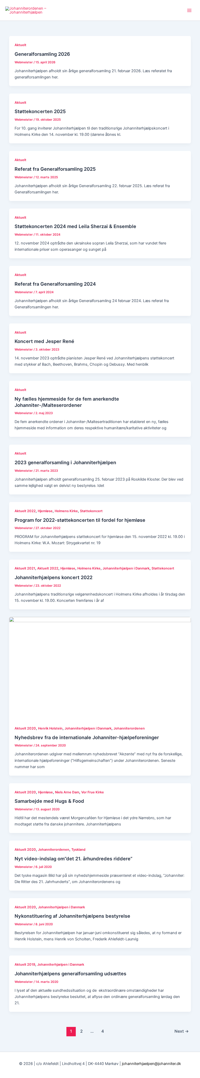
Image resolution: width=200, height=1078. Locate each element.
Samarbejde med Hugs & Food (49, 801)
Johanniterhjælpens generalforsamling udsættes (70, 973)
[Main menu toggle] (189, 10)
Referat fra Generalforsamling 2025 (55, 169)
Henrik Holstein (50, 728)
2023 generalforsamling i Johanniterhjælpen (65, 462)
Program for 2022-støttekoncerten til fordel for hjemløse (80, 520)
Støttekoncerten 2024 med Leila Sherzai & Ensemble (75, 226)
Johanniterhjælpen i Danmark (126, 568)
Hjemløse (45, 511)
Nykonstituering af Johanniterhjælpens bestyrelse (72, 916)
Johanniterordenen (129, 728)
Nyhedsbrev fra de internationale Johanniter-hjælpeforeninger (87, 737)
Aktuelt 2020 (25, 728)
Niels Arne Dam (67, 792)
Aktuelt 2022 (25, 511)
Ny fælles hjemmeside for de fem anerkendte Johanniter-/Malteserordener (67, 402)
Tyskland (78, 850)
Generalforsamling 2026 (42, 54)
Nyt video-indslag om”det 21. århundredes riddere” (73, 858)
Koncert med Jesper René (44, 341)
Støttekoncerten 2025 (40, 111)
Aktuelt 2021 (25, 568)
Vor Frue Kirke (92, 792)
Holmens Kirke (66, 511)
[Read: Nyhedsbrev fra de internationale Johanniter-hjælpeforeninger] (100, 668)
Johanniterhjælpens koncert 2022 (53, 577)
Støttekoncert (91, 511)
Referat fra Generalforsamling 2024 (55, 284)
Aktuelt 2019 (25, 964)
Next (181, 1031)
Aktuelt (20, 45)
